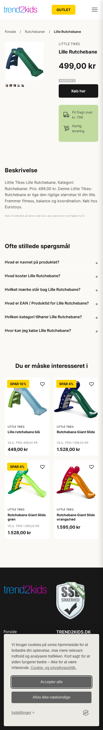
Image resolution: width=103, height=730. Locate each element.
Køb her (78, 91)
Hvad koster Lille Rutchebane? (32, 275)
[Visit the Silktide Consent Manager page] (86, 712)
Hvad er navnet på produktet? (32, 262)
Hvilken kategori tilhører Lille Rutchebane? (43, 316)
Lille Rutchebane (67, 32)
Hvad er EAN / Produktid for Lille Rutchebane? (47, 303)
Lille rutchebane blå (24, 432)
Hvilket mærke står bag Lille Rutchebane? (42, 289)
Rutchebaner (35, 32)
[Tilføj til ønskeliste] (42, 384)
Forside (10, 32)
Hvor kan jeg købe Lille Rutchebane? (38, 330)
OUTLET (64, 10)
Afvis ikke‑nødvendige (51, 697)
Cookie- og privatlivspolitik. (53, 667)
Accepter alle (51, 682)
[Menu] (94, 9)
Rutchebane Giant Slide (76, 432)
